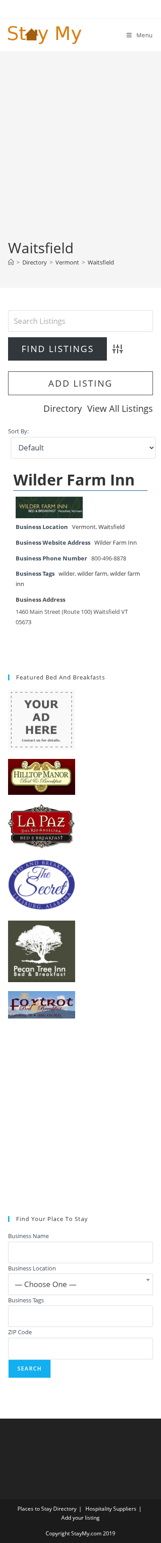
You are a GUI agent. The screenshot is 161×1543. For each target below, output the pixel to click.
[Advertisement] (80, 153)
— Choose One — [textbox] (45, 1284)
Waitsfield (101, 262)
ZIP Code (20, 1332)
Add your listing (80, 1517)
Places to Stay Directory (46, 1508)
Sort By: (18, 431)
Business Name (28, 1236)
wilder (67, 574)
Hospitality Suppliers (110, 1508)
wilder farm (92, 574)
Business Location (32, 1268)
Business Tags (26, 1300)
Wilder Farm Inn (74, 479)
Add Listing (80, 383)
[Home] (11, 262)
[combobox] (80, 1284)
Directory (62, 408)
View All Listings (120, 408)
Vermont (84, 527)
